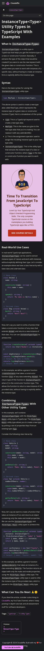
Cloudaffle (6, 600)
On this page (8, 15)
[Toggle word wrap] (36, 344)
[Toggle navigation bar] (3, 3)
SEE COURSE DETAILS (22, 233)
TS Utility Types (24, 614)
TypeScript (12, 614)
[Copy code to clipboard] (39, 97)
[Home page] (4, 10)
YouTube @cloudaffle (12, 647)
